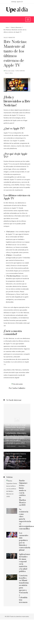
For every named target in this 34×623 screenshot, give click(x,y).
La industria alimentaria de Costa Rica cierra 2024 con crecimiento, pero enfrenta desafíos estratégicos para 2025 (16, 438)
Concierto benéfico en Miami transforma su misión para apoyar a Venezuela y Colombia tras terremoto (24, 589)
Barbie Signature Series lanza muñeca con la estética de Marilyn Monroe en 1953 (23, 493)
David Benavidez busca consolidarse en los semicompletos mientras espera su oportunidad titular (15, 459)
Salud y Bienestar (9, 37)
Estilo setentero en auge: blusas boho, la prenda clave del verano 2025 (15, 427)
